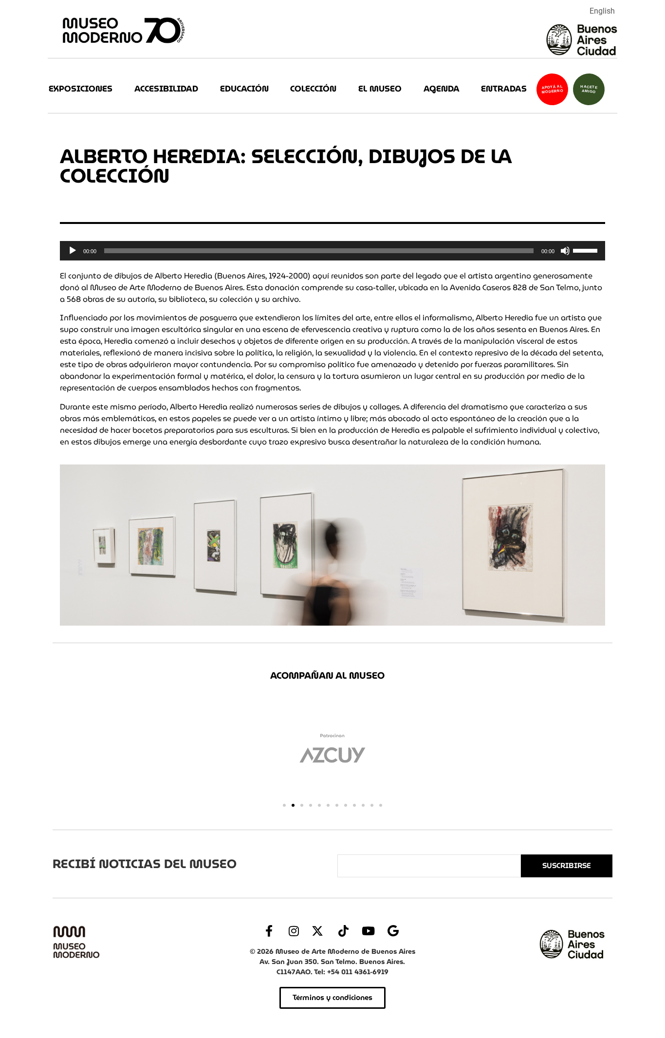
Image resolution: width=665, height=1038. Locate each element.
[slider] (586, 250)
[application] (332, 250)
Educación (244, 88)
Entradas (504, 88)
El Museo (380, 88)
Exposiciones (80, 88)
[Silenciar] (565, 251)
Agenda (442, 88)
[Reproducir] (72, 251)
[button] (284, 805)
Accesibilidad (166, 88)
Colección (313, 88)
